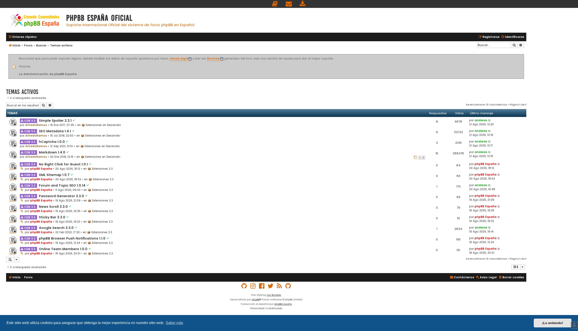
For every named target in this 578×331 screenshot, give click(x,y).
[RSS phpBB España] (279, 286)
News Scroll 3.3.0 (54, 206)
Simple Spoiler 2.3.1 (55, 120)
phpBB (255, 299)
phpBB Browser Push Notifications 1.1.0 (72, 238)
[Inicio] (35, 21)
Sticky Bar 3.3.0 (52, 217)
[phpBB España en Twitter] (271, 286)
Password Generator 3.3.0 (62, 196)
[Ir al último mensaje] (489, 120)
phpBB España (41, 169)
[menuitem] (275, 4)
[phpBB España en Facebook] (262, 286)
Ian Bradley (274, 295)
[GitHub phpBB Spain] (244, 286)
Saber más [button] (174, 323)
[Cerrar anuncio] (523, 55)
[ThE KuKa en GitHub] (288, 286)
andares (481, 120)
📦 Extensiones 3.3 (100, 169)
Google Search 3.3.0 (57, 228)
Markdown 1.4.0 (52, 152)
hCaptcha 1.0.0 (52, 141)
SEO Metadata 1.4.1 (55, 131)
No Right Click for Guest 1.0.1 (64, 164)
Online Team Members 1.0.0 (63, 249)
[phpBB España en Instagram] (253, 286)
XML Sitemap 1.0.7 (54, 175)
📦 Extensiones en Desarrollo (101, 125)
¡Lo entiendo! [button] (552, 323)
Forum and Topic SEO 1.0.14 (62, 185)
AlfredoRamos (36, 125)
